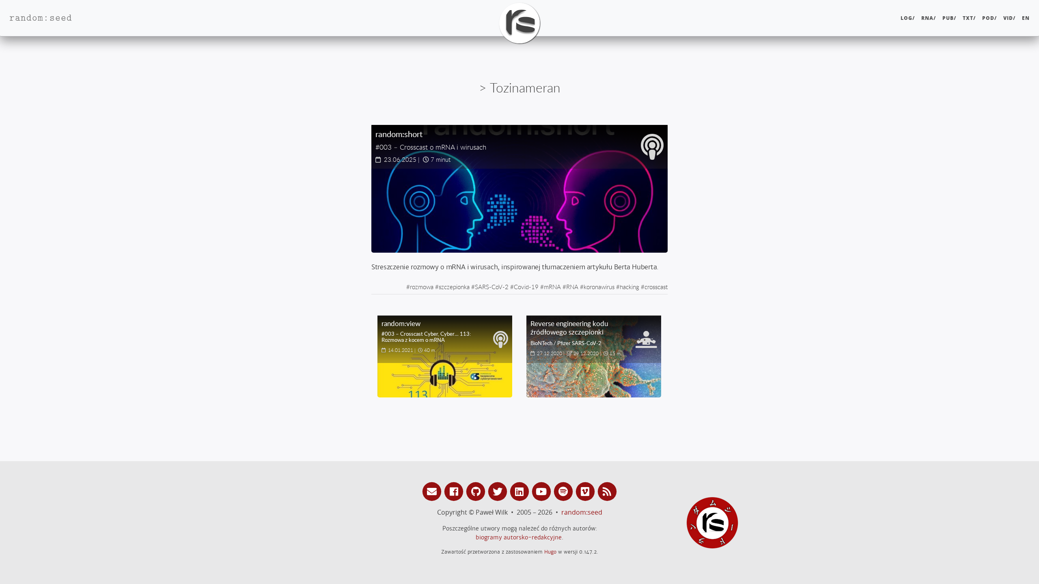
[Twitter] (499, 491)
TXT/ (969, 18)
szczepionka (454, 287)
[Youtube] (543, 491)
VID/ (1009, 18)
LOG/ (908, 18)
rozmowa (421, 287)
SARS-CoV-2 (492, 287)
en (1026, 18)
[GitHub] (477, 491)
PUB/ (949, 18)
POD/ (989, 18)
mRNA (552, 287)
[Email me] (433, 491)
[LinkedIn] (521, 491)
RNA (572, 287)
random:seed (581, 512)
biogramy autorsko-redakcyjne (519, 537)
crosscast (656, 287)
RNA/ (928, 18)
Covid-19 (526, 287)
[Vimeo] (586, 491)
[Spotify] (565, 491)
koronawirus (599, 287)
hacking (629, 287)
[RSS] (607, 491)
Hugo (550, 552)
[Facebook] (455, 491)
